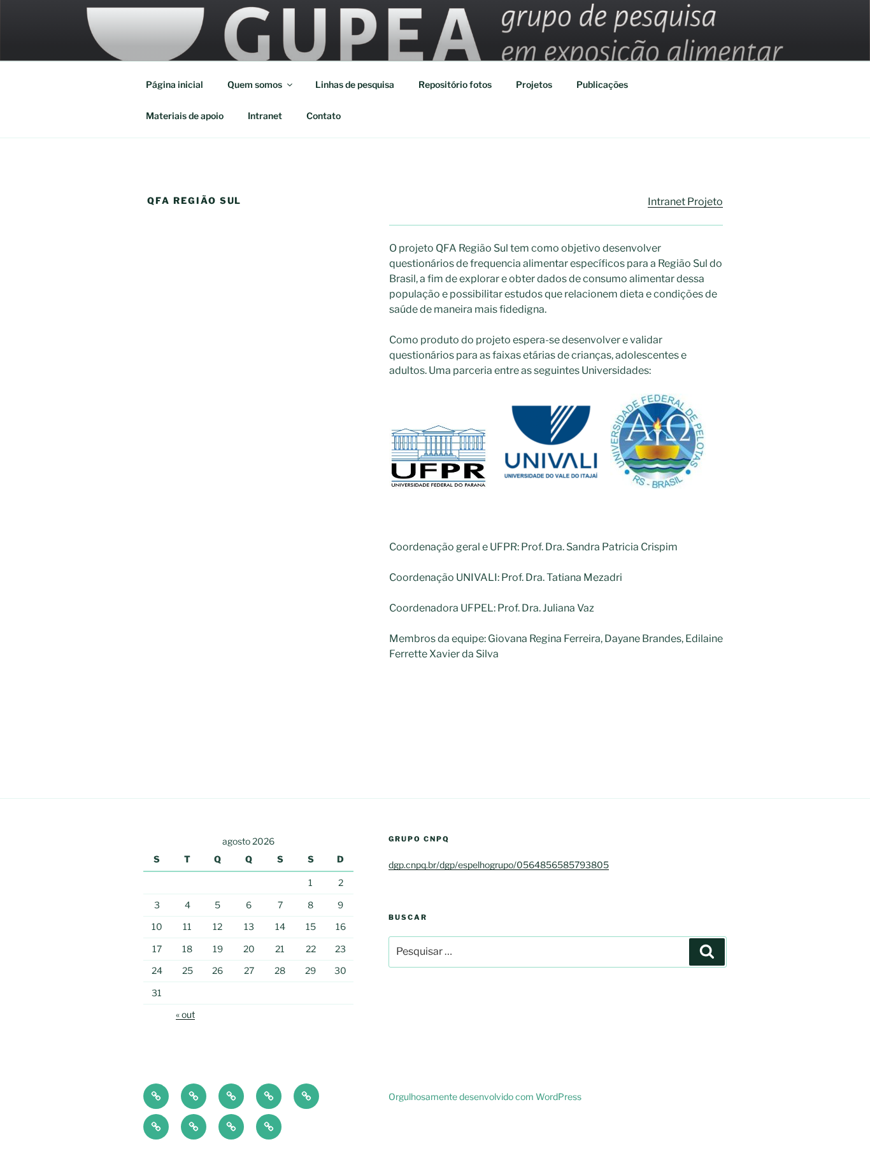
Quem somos (254, 84)
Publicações (602, 84)
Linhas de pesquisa (354, 84)
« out (185, 1014)
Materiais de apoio (185, 115)
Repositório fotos (455, 84)
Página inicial (174, 84)
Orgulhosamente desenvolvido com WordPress (485, 1096)
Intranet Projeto (685, 202)
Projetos (534, 84)
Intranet (265, 115)
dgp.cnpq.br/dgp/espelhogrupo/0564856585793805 (499, 864)
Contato (323, 115)
